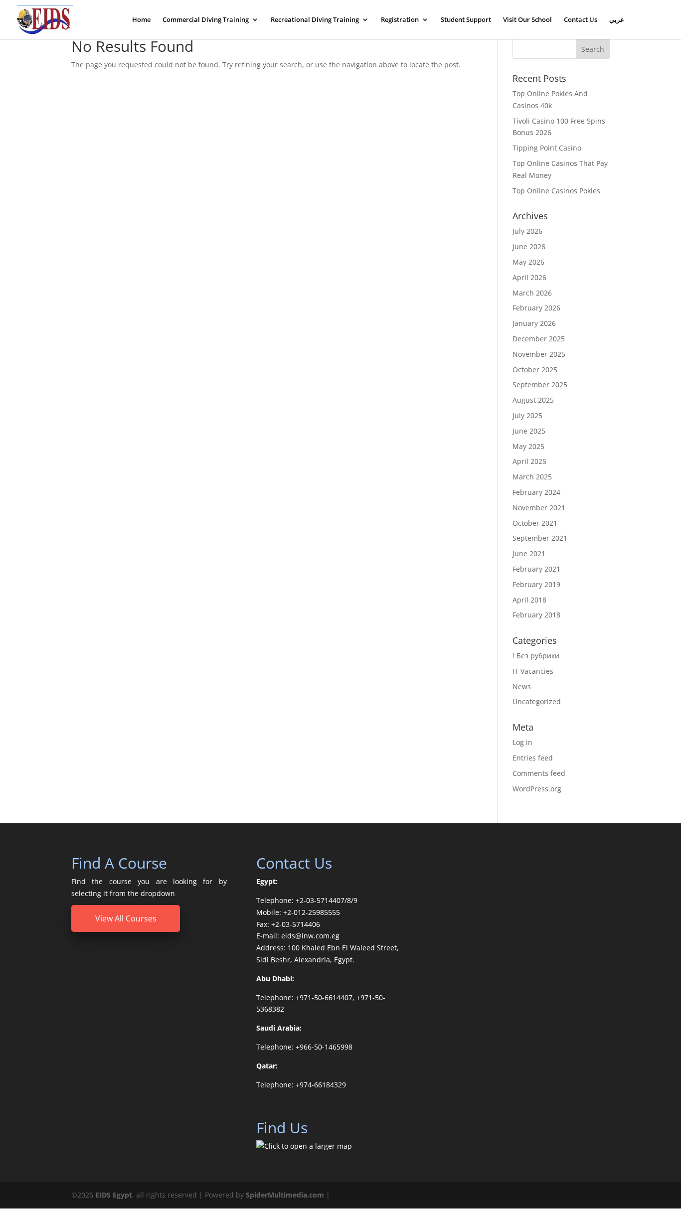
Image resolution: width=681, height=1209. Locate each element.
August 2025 (533, 400)
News (521, 686)
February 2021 (536, 569)
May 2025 (528, 446)
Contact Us (580, 20)
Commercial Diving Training (206, 20)
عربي (616, 20)
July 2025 (527, 415)
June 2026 (528, 246)
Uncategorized (536, 701)
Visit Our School (527, 20)
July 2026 (527, 231)
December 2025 (538, 338)
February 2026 (536, 307)
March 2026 (532, 293)
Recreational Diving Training (315, 20)
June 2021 (528, 553)
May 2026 (528, 262)
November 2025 (538, 354)
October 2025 (534, 369)
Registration (400, 20)
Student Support (466, 20)
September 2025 (539, 384)
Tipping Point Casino (546, 147)
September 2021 (539, 538)
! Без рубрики (535, 655)
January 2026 (534, 323)
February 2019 (536, 584)
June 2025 (528, 431)
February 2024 (536, 492)
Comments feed (538, 773)
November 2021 (538, 507)
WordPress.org (536, 788)
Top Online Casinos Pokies (556, 190)
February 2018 (536, 614)
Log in (522, 742)
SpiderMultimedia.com (285, 1195)
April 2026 (529, 277)
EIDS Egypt (113, 1195)
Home (141, 20)
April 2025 (529, 461)
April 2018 (529, 599)
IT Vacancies (532, 671)
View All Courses (126, 918)
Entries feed (532, 757)
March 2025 (532, 476)
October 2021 (534, 523)
